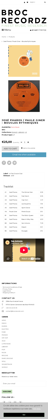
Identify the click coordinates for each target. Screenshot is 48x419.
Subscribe (7, 391)
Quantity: (16, 142)
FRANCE (14, 132)
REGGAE (5, 355)
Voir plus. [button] (37, 409)
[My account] (24, 2)
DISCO (4, 323)
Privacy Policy (7, 289)
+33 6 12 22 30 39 (11, 308)
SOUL (4, 361)
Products (12, 37)
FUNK (4, 332)
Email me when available (24, 155)
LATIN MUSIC (6, 344)
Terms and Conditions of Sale (12, 287)
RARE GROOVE (7, 358)
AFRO (4, 320)
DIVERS (4, 326)
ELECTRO (5, 329)
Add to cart (10, 148)
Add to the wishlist (28, 148)
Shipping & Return (9, 292)
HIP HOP (5, 338)
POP (3, 349)
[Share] (4, 163)
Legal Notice (7, 291)
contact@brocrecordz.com (15, 311)
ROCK (4, 352)
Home (4, 37)
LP (26, 132)
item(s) (39, 30)
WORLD (5, 367)
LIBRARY (21, 132)
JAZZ (3, 341)
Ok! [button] (24, 415)
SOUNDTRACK (7, 364)
